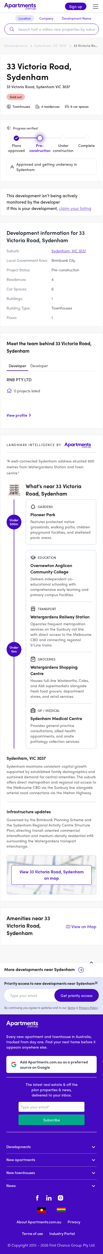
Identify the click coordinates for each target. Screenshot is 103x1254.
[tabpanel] (51, 399)
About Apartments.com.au (39, 1221)
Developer (17, 365)
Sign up (75, 6)
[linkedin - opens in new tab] (49, 1197)
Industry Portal (62, 1233)
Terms (71, 1007)
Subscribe (51, 1119)
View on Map (83, 926)
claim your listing (75, 208)
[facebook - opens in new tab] (37, 1197)
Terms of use (32, 1233)
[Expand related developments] (91, 962)
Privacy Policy (88, 1007)
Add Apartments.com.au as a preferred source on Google (54, 1064)
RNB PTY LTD (19, 379)
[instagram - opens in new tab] (60, 1197)
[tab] (17, 366)
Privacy (74, 1221)
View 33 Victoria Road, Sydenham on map (52, 875)
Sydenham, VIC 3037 (50, 45)
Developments (15, 45)
